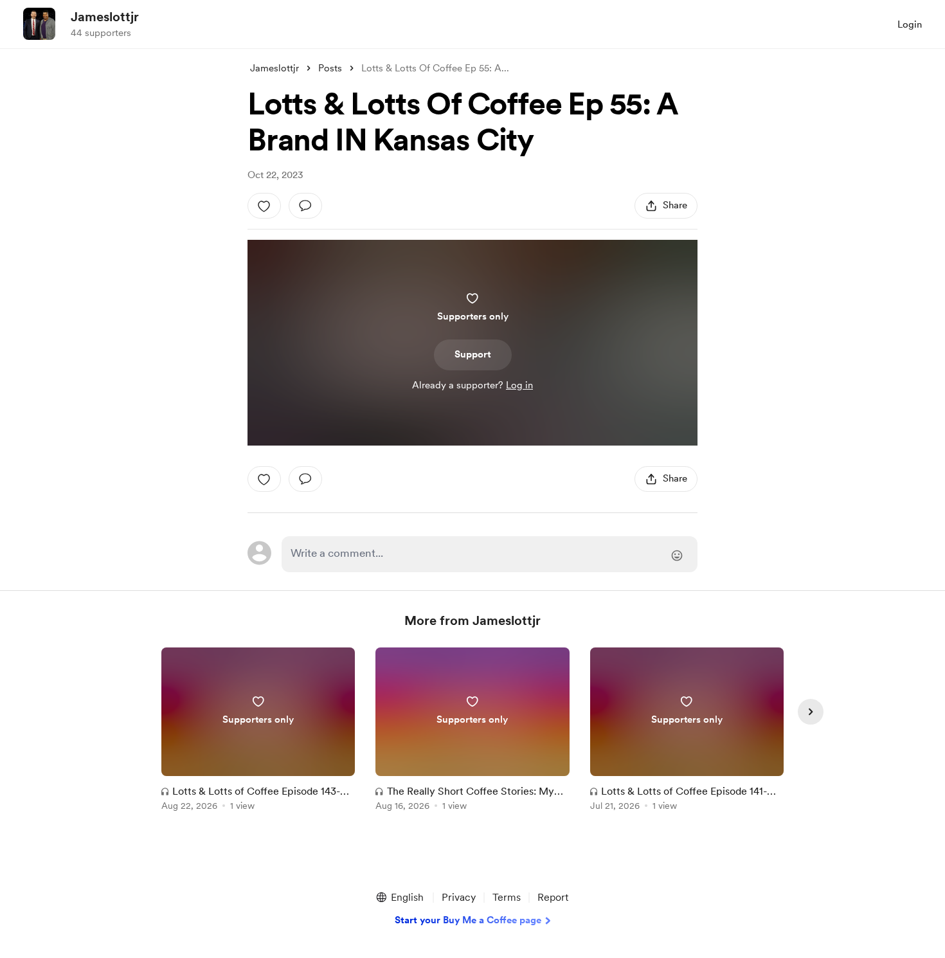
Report (552, 897)
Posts (330, 68)
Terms (506, 897)
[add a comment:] (305, 206)
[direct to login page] (490, 554)
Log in (519, 385)
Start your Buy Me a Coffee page (468, 920)
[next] (811, 712)
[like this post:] (264, 206)
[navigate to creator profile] (39, 24)
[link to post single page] (258, 731)
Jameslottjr (105, 16)
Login (909, 24)
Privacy (459, 897)
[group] (258, 731)
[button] (399, 897)
